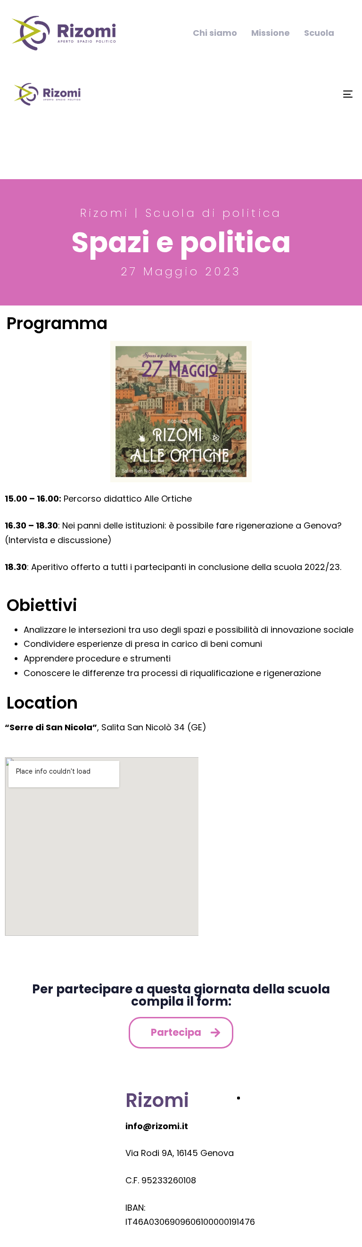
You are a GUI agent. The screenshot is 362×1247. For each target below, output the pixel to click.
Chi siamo (215, 33)
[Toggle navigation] (295, 94)
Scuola (319, 33)
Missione (270, 33)
